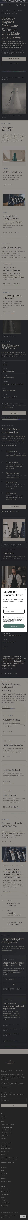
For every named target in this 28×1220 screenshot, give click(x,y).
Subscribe (14, 626)
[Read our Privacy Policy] (24, 619)
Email (5, 607)
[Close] (25, 589)
